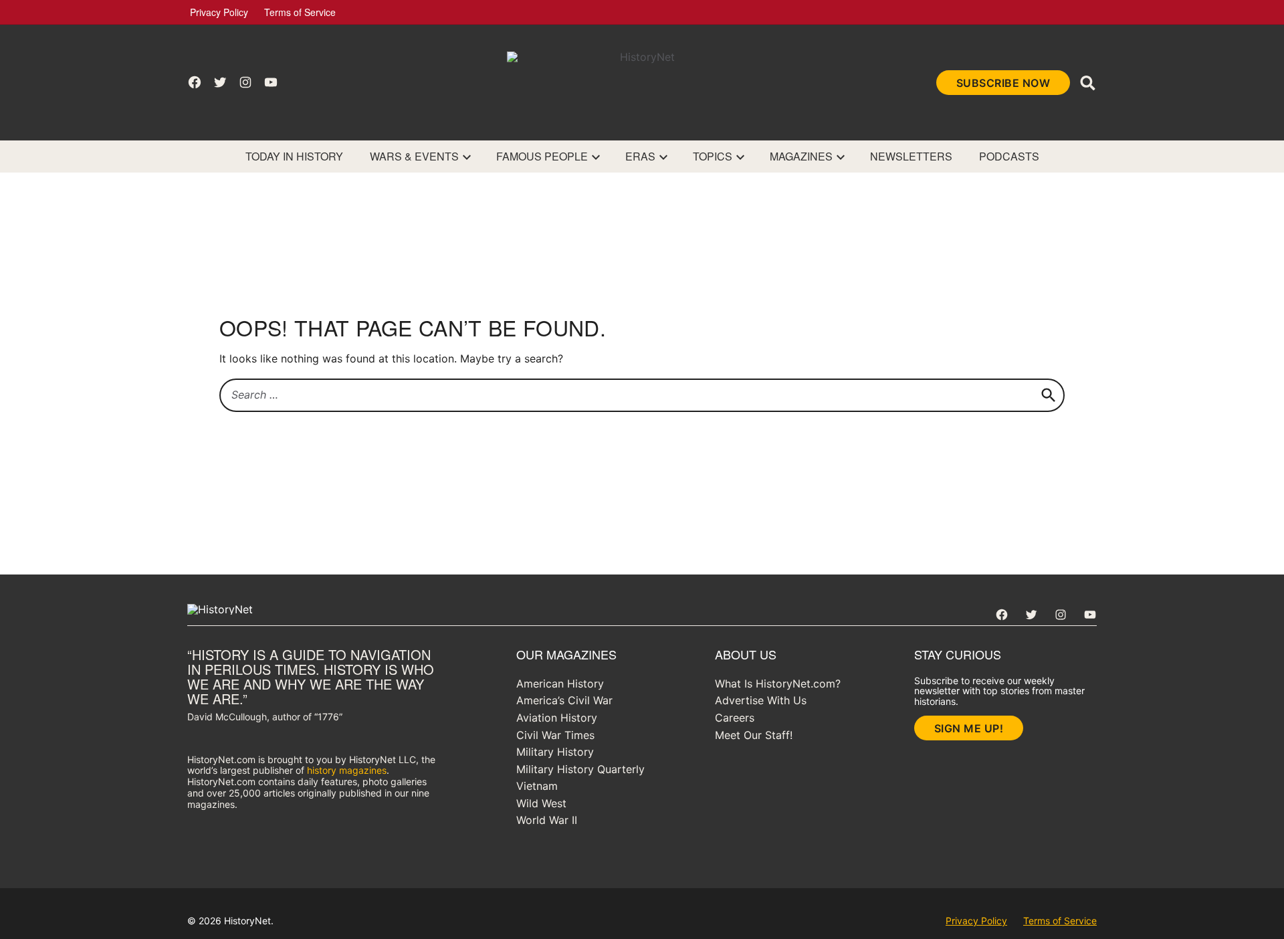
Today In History (294, 156)
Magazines (801, 156)
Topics (712, 156)
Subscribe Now (1003, 83)
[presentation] (467, 156)
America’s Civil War (564, 700)
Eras (640, 156)
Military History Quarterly (580, 769)
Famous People (542, 156)
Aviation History (556, 717)
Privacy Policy (219, 12)
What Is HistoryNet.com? (778, 683)
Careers (734, 717)
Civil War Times (555, 735)
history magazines (347, 770)
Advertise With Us (761, 700)
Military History (555, 751)
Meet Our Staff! (753, 735)
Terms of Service (300, 12)
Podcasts (1009, 156)
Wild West (541, 803)
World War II (546, 820)
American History (560, 683)
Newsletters (911, 156)
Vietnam (537, 786)
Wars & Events (414, 156)
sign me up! (969, 728)
